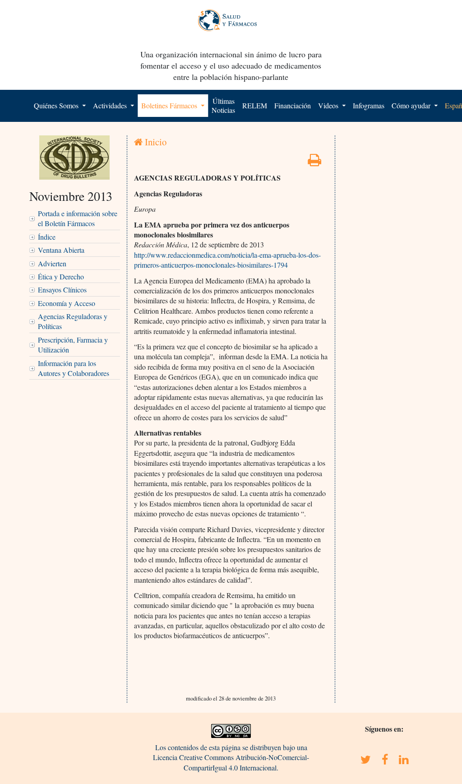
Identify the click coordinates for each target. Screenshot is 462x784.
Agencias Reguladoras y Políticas (72, 321)
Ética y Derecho (61, 276)
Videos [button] (329, 105)
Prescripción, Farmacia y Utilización (73, 344)
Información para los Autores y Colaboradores (73, 368)
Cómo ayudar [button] (412, 105)
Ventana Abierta (61, 250)
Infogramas (368, 105)
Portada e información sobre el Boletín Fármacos (77, 218)
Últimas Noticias (223, 105)
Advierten (52, 263)
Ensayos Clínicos (62, 289)
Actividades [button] (111, 105)
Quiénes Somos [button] (57, 105)
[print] (314, 162)
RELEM (254, 105)
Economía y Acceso (66, 303)
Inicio (154, 141)
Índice (46, 236)
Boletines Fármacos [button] (170, 105)
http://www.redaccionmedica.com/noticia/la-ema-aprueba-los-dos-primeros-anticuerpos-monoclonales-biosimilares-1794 (227, 259)
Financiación (292, 105)
